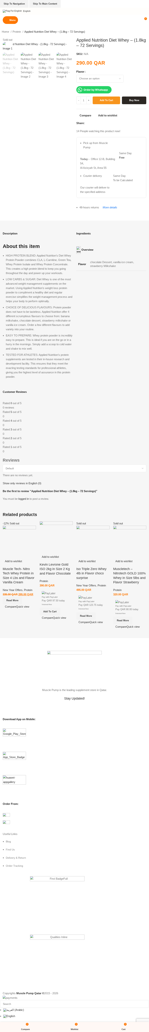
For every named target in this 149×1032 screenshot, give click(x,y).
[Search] (138, 20)
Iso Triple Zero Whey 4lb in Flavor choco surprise (91, 573)
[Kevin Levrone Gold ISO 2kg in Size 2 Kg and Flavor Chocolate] (56, 537)
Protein (17, 31)
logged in (23, 498)
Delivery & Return (16, 857)
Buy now (134, 100)
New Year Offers (13, 590)
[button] (50, 611)
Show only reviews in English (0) (22, 483)
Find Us (10, 849)
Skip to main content (45, 3)
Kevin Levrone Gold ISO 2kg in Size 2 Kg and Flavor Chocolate (55, 569)
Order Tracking (14, 865)
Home (6, 31)
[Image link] (74, 667)
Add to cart (106, 100)
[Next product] (145, 32)
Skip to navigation (14, 3)
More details (110, 207)
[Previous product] (138, 32)
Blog (8, 841)
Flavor (80, 71)
